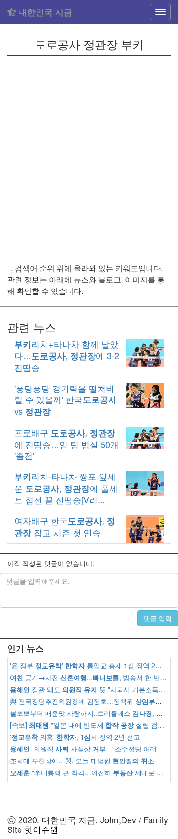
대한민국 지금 (44, 12)
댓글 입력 (157, 618)
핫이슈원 (41, 829)
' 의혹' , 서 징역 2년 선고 (75, 736)
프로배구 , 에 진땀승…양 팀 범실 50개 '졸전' (66, 443)
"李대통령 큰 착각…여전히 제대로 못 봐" (92, 772)
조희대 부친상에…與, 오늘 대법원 (82, 760)
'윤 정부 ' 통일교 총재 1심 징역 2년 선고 (93, 665)
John (109, 819)
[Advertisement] (89, 159)
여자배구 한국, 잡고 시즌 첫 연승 (64, 526)
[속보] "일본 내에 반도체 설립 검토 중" (92, 725)
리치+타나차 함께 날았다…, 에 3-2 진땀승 (66, 355)
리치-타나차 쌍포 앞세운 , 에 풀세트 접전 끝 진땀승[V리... (66, 488)
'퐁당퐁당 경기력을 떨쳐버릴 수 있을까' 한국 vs (65, 399)
